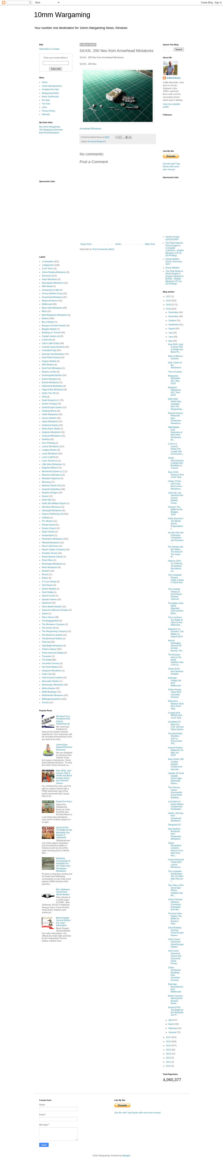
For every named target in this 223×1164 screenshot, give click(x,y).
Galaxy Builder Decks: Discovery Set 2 (174, 261)
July (170, 333)
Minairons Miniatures (52, 475)
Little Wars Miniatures (52, 464)
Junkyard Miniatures (51, 436)
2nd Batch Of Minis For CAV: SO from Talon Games (176, 726)
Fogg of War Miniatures (53, 389)
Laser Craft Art (48, 457)
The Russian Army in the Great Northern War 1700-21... (175, 660)
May (170, 341)
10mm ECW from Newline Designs (175, 671)
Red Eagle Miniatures (52, 564)
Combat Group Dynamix (53, 347)
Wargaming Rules (50, 93)
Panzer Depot (48, 525)
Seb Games (47, 585)
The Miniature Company (53, 624)
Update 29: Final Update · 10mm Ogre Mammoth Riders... (176, 778)
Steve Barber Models (52, 606)
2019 (168, 304)
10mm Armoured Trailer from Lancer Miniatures (176, 863)
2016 (168, 1041)
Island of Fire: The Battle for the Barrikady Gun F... (175, 1011)
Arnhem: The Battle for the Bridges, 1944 (175, 511)
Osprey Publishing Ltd (52, 514)
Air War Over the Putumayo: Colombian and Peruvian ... (176, 537)
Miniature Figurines (51, 478)
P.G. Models (47, 521)
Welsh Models (48, 688)
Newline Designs (50, 492)
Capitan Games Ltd (51, 336)
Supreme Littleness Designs (55, 610)
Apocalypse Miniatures (52, 283)
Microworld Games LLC (53, 471)
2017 (168, 1037)
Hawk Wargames (50, 414)
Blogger (126, 1155)
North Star (46, 500)
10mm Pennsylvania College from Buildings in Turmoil (176, 463)
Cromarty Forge (49, 350)
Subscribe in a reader (49, 49)
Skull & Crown (48, 596)
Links (44, 107)
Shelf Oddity (47, 592)
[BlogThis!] (120, 137)
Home (118, 244)
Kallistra (45, 439)
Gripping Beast (49, 411)
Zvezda (45, 702)
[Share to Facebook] (127, 137)
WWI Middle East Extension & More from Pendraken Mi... (175, 433)
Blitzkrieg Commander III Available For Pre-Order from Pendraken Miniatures (63, 864)
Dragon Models (49, 361)
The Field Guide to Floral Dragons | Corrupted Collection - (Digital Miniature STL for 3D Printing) (175, 249)
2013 (168, 1054)
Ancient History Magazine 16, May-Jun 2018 (176, 751)
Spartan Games (49, 599)
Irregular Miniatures (51, 432)
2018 (168, 309)
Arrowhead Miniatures (90, 128)
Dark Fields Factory (51, 357)
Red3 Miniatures (49, 567)
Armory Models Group (52, 293)
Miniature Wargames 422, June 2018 (174, 391)
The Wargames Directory (51, 130)
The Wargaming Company (54, 631)
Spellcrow (46, 603)
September (173, 324)
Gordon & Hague (50, 404)
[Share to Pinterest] (130, 137)
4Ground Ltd (48, 276)
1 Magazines (48, 265)
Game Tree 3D (49, 393)
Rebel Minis (47, 560)
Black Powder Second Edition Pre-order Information (63, 922)
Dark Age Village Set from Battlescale (174, 682)
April (170, 1020)
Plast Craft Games (50, 546)
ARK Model (47, 286)
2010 (168, 1066)
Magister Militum (49, 468)
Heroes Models (49, 418)
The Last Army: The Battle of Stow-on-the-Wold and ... (175, 621)
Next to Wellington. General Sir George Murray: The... (176, 645)
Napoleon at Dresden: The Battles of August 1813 (176, 633)
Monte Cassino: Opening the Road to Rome (175, 1000)
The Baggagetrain (50, 620)
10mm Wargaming (62, 14)
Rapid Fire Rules (64, 801)
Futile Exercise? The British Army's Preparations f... (175, 523)
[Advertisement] (56, 157)
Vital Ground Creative (52, 677)
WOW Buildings (49, 692)
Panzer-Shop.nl (49, 528)
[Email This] (117, 137)
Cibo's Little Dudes (51, 343)
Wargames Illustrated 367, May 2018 (174, 380)
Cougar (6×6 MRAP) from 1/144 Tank (175, 715)
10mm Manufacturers (52, 86)
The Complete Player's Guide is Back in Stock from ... (176, 580)
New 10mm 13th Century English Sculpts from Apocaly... (176, 764)
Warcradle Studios (50, 681)
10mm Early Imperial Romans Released (64, 747)
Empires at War (49, 372)
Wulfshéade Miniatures (53, 695)
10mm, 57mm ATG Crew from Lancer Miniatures (175, 485)
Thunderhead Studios (52, 638)
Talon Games (48, 617)
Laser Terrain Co (50, 461)
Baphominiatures (50, 300)
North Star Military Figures (54, 503)
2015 (168, 1045)
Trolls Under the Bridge (53, 653)
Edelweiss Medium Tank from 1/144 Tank (175, 705)
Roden (45, 578)
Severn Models (49, 589)
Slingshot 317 (174, 825)
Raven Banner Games (52, 556)
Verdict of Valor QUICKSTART (173, 238)
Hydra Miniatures (50, 421)
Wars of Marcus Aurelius (175, 357)
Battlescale (47, 304)
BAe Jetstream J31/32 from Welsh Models (63, 892)
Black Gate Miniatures (52, 308)
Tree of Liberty (175, 372)
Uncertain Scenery (50, 663)
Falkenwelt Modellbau (52, 386)
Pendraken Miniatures (52, 539)
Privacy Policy (48, 111)
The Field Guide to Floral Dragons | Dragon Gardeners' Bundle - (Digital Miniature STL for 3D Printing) (175, 277)
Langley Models (49, 450)
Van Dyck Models (50, 667)
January (172, 1032)
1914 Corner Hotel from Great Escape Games (176, 943)
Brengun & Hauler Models (54, 325)
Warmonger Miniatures (52, 685)
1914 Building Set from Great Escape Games (176, 931)
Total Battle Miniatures (52, 645)
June (171, 337)
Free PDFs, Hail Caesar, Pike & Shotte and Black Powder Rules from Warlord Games (64, 776)
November (173, 316)
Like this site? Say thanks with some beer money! (171, 167)
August (172, 328)
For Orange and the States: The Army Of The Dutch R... (175, 552)
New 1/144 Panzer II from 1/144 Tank (176, 474)
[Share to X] (123, 137)
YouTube (46, 104)
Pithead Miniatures (51, 542)
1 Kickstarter (47, 261)
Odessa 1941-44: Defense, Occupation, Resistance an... (175, 566)
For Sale (46, 100)
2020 (168, 300)
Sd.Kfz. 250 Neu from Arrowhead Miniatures (175, 817)
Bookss (45, 318)
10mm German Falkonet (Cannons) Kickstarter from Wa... (175, 904)
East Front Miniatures (49, 133)
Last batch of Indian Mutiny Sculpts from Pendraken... (175, 805)
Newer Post (85, 244)
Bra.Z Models (48, 322)
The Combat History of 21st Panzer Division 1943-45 (175, 594)
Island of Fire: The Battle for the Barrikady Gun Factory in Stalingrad (64, 832)
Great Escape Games (52, 407)
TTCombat (47, 660)
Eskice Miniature (49, 379)
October (172, 320)
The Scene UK (49, 628)
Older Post (150, 244)
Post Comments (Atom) (103, 249)
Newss (45, 496)
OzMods (46, 517)
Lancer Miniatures (50, 446)
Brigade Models (49, 329)
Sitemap (46, 114)
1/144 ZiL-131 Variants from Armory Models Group (175, 498)
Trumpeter (47, 656)
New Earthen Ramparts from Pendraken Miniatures (174, 834)
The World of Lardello (52, 635)
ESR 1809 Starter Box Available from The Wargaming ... (176, 404)
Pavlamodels (48, 535)
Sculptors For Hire (50, 89)
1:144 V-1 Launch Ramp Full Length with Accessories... (176, 449)
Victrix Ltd (46, 674)
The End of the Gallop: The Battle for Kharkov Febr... (175, 918)
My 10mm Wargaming (49, 127)
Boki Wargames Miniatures (54, 315)
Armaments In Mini (50, 290)
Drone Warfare (172, 267)
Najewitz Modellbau (51, 489)
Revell (45, 574)
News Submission (50, 96)
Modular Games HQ (51, 485)
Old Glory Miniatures (51, 507)
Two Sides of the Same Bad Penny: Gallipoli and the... (176, 890)
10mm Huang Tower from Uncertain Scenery (174, 693)
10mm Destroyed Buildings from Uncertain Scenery (174, 973)
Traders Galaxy (49, 649)
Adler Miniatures (49, 279)
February (173, 1028)
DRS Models (48, 364)
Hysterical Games (50, 425)
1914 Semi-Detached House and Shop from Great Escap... (174, 957)
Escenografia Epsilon (52, 375)
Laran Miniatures (50, 453)
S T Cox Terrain (49, 581)
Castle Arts (47, 340)
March (171, 1024)
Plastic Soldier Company (53, 549)
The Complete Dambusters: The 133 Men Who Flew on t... (175, 876)
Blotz (44, 311)
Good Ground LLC (50, 400)
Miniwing (46, 482)
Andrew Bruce (173, 78)
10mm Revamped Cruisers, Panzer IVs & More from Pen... (175, 849)
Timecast (46, 642)
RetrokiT (46, 571)
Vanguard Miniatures (51, 670)
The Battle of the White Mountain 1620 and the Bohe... (175, 608)
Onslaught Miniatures (52, 510)
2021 (168, 296)
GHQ (44, 397)
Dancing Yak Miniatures (53, 354)
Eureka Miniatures (50, 382)
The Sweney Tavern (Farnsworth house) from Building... (175, 792)
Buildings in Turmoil (51, 332)
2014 (168, 1050)
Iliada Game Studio (51, 428)
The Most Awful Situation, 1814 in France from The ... (175, 738)
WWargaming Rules (51, 699)
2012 (168, 1058)
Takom (45, 613)
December (173, 312)
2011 (168, 1062)
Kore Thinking (48, 443)
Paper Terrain (48, 532)
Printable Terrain (49, 553)
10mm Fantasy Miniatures (54, 272)
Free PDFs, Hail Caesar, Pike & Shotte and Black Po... (175, 348)
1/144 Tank (47, 268)
